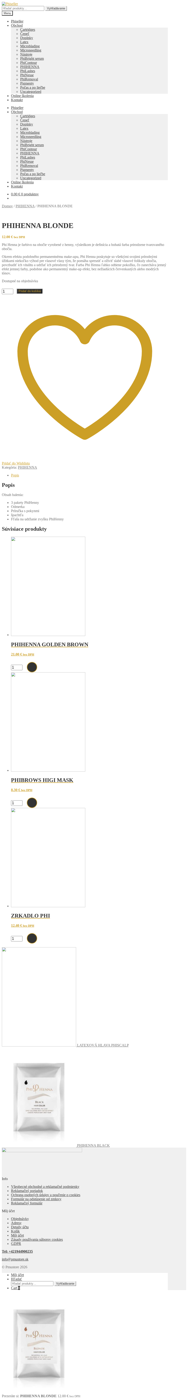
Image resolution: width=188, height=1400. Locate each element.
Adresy (16, 1223)
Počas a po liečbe (32, 87)
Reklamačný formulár (26, 1203)
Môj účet (17, 1235)
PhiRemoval (29, 79)
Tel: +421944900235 (17, 1251)
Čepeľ (24, 34)
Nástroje (26, 54)
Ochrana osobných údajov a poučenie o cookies (45, 1195)
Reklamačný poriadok (27, 1191)
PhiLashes (27, 71)
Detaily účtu (20, 1227)
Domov (7, 206)
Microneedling (30, 50)
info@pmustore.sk (15, 1259)
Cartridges (27, 29)
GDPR (16, 1244)
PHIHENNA (29, 67)
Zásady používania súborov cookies (37, 1239)
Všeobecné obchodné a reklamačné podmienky (45, 1187)
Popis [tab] (15, 475)
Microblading (30, 46)
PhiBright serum (32, 58)
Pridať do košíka (30, 291)
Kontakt (17, 100)
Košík (15, 1231)
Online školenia (22, 96)
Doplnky (26, 38)
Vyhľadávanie (56, 8)
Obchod (17, 25)
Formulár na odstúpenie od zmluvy (36, 1199)
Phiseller (17, 21)
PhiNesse (27, 75)
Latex (24, 42)
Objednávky (20, 1219)
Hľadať (16, 1279)
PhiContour (28, 63)
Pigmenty (27, 83)
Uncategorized (30, 92)
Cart (15, 1288)
